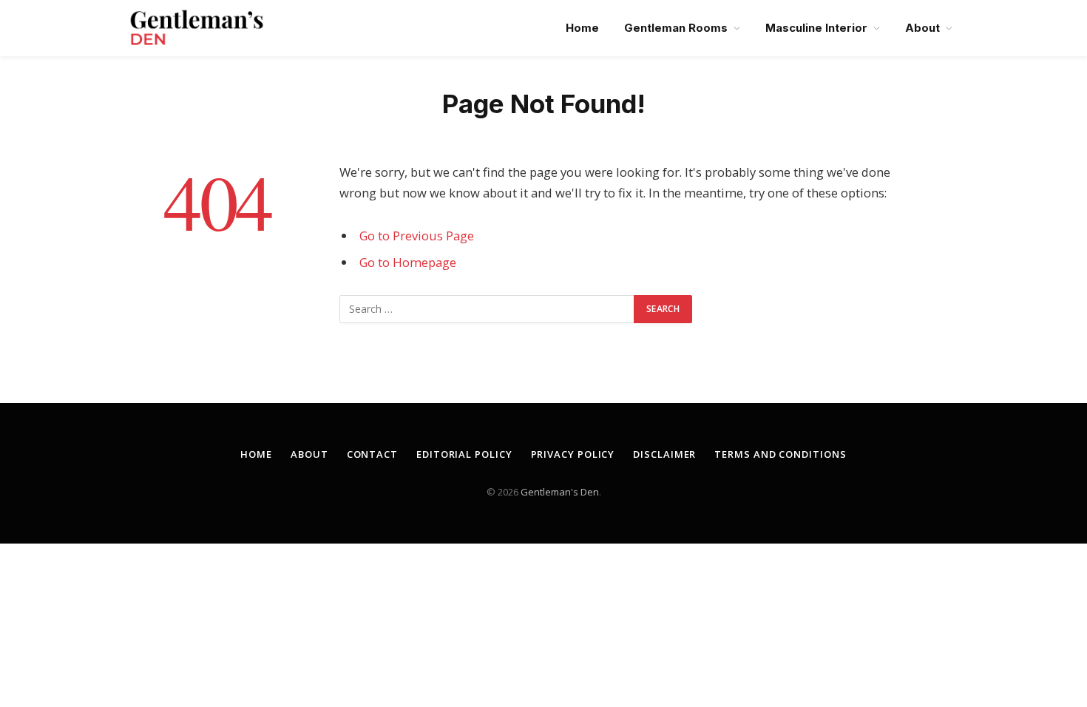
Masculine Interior (816, 28)
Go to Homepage (407, 262)
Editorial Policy (464, 454)
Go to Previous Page (416, 235)
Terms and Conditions (780, 454)
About (922, 28)
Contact (372, 454)
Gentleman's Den (560, 491)
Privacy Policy (573, 454)
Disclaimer (664, 454)
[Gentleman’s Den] (196, 28)
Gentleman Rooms (676, 28)
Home (582, 28)
